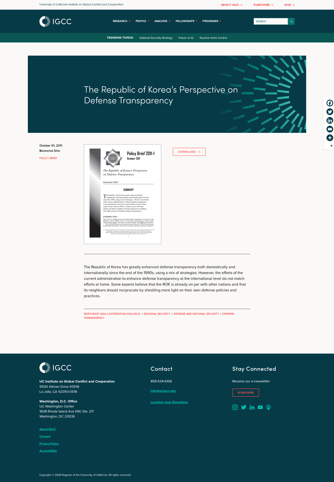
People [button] (141, 21)
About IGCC (47, 429)
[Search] (291, 21)
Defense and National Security (196, 314)
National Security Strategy (156, 38)
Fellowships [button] (185, 21)
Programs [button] (210, 21)
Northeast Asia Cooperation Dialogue (112, 314)
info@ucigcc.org (163, 390)
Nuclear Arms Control (213, 38)
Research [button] (120, 21)
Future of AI (186, 38)
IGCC (55, 21)
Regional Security (157, 314)
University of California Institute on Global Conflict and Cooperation (81, 4)
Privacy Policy (49, 443)
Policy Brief (48, 158)
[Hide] (331, 145)
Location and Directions (169, 402)
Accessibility (48, 451)
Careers (45, 436)
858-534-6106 (161, 381)
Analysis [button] (160, 21)
